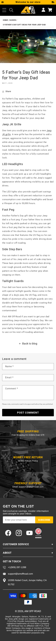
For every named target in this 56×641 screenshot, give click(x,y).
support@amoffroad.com (31, 487)
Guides (12, 20)
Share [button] (8, 91)
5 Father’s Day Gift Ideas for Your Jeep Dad (24, 25)
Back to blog (29, 343)
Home (5, 20)
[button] (4, 10)
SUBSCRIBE (44, 520)
